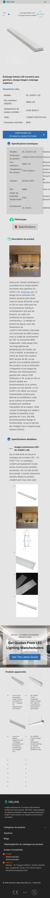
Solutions (8, 833)
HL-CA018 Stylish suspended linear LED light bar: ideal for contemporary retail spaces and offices (35, 702)
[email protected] (12, 857)
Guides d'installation (13, 850)
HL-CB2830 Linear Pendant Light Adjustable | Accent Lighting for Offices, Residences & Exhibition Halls (36, 742)
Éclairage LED (27, 292)
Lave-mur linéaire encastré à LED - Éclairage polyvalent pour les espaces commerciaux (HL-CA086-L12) (17, 743)
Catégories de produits (14, 827)
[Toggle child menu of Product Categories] (45, 827)
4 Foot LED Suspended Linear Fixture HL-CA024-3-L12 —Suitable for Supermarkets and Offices (17, 702)
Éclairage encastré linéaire (27, 15)
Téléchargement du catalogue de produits (23, 844)
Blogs (6, 838)
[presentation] (18, 683)
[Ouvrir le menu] (45, 2)
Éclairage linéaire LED (27, 13)
